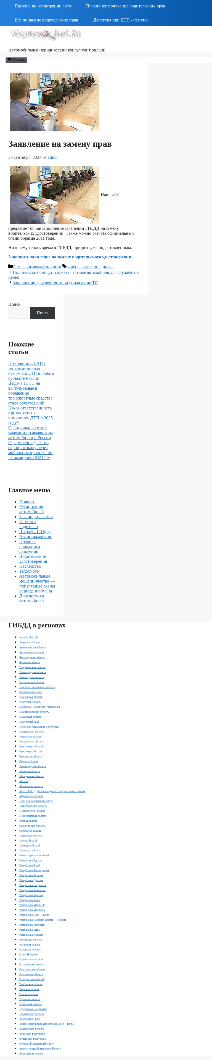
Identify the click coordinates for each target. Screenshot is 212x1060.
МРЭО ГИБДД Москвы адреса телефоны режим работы (52, 791)
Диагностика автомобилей (31, 598)
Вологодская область (31, 677)
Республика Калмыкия (32, 890)
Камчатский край (29, 721)
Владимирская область (32, 667)
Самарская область (30, 949)
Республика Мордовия (32, 909)
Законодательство (36, 516)
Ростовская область (30, 939)
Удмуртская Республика (33, 1008)
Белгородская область (32, 657)
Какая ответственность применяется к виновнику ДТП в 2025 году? (30, 415)
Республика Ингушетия (32, 885)
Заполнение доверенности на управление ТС (55, 282)
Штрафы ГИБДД (35, 531)
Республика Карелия (31, 895)
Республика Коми (29, 899)
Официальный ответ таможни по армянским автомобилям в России (30, 432)
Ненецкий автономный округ (36, 800)
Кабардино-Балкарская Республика (39, 706)
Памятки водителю (28, 524)
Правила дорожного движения (29, 546)
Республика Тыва (29, 929)
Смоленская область (31, 974)
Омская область (28, 820)
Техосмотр (29, 571)
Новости (27, 501)
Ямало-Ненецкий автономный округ (40, 1048)
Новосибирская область (33, 815)
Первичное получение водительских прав (125, 6)
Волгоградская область (32, 672)
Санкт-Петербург (29, 954)
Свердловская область (32, 969)
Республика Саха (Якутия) (34, 914)
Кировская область (30, 736)
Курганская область (30, 756)
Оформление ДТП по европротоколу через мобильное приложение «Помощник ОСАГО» (30, 450)
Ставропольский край (31, 979)
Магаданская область (31, 776)
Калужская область (30, 716)
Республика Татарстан (31, 924)
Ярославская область (31, 1053)
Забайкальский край (30, 691)
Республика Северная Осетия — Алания (42, 919)
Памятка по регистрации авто (43, 6)
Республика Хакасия (31, 934)
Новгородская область (32, 810)
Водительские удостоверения (33, 559)
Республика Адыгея (30, 860)
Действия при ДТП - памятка (121, 20)
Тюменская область (30, 1004)
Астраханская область (31, 652)
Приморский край (29, 845)
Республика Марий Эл (32, 904)
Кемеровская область (31, 731)
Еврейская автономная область (37, 687)
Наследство (30, 566)
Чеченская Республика (32, 1033)
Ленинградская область (32, 766)
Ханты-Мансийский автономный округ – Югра (46, 1023)
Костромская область (31, 741)
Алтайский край (28, 637)
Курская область (28, 761)
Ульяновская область (31, 1013)
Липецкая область (29, 771)
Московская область (31, 786)
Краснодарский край (31, 746)
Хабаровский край (29, 1018)
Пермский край (28, 840)
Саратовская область (31, 959)
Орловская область (30, 830)
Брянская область (29, 662)
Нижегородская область (33, 805)
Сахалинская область (31, 964)
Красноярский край (30, 751)
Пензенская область (30, 835)
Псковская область (30, 850)
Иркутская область (30, 701)
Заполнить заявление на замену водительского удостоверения (69, 257)
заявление (91, 266)
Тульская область (29, 999)
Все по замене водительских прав (46, 20)
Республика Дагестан (31, 880)
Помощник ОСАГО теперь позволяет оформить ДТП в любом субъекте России (31, 371)
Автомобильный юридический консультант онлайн (56, 50)
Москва (23, 781)
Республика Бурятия (31, 875)
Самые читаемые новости (37, 266)
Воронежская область (31, 682)
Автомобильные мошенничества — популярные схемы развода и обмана (37, 583)
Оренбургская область (32, 825)
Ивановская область (31, 696)
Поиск (14, 304)
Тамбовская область (31, 984)
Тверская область (29, 989)
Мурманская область (31, 795)
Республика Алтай (29, 865)
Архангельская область (32, 647)
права (108, 266)
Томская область (28, 994)
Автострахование (35, 536)
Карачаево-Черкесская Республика (39, 726)
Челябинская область (31, 1028)
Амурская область (29, 642)
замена (73, 266)
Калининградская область (34, 711)
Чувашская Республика (32, 1038)
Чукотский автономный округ (36, 1043)
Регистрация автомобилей (31, 509)
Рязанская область (30, 944)
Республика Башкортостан (34, 870)
